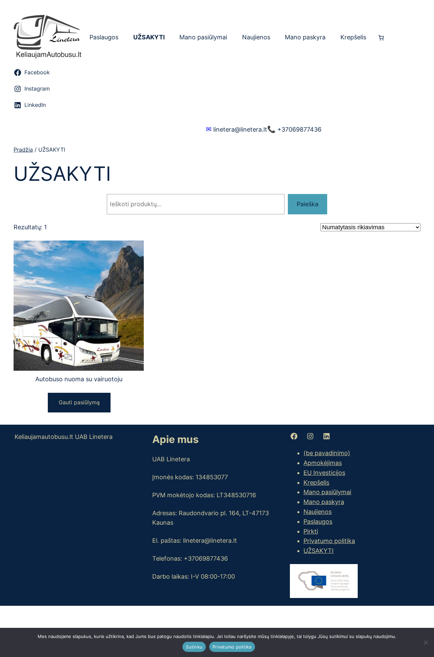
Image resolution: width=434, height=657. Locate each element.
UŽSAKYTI (318, 550)
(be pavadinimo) (326, 453)
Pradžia (23, 149)
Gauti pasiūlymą (79, 402)
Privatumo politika (329, 540)
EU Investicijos (324, 472)
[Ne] (425, 642)
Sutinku (194, 647)
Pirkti (310, 531)
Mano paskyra (323, 501)
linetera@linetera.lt (236, 129)
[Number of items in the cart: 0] (381, 37)
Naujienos (317, 511)
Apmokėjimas (322, 462)
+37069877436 (294, 129)
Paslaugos (317, 521)
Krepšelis (316, 482)
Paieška (307, 204)
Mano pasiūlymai (327, 492)
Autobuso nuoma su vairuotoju (78, 379)
